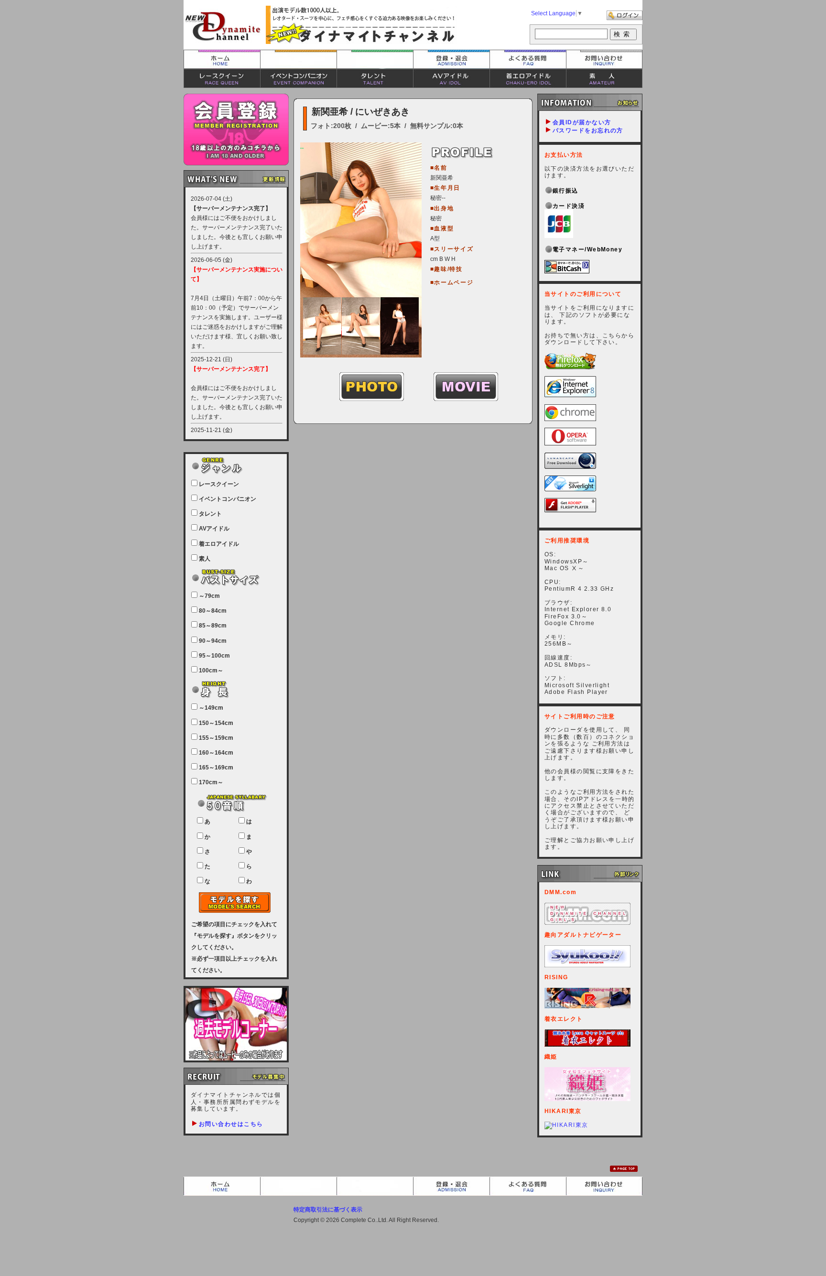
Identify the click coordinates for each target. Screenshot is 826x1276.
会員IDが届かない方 (582, 122)
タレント (375, 78)
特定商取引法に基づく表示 (327, 1209)
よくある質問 (527, 59)
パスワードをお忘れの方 (588, 130)
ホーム (222, 59)
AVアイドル (451, 78)
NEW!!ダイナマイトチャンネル (223, 26)
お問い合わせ (604, 59)
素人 (604, 78)
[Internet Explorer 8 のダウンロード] (570, 395)
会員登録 (236, 129)
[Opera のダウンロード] (570, 443)
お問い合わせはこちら (231, 1124)
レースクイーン (222, 78)
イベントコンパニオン (298, 78)
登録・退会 (451, 59)
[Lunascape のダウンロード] (570, 467)
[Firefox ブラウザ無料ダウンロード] (570, 367)
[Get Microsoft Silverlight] (570, 489)
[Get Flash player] (570, 510)
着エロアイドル (527, 78)
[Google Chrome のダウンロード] (570, 419)
